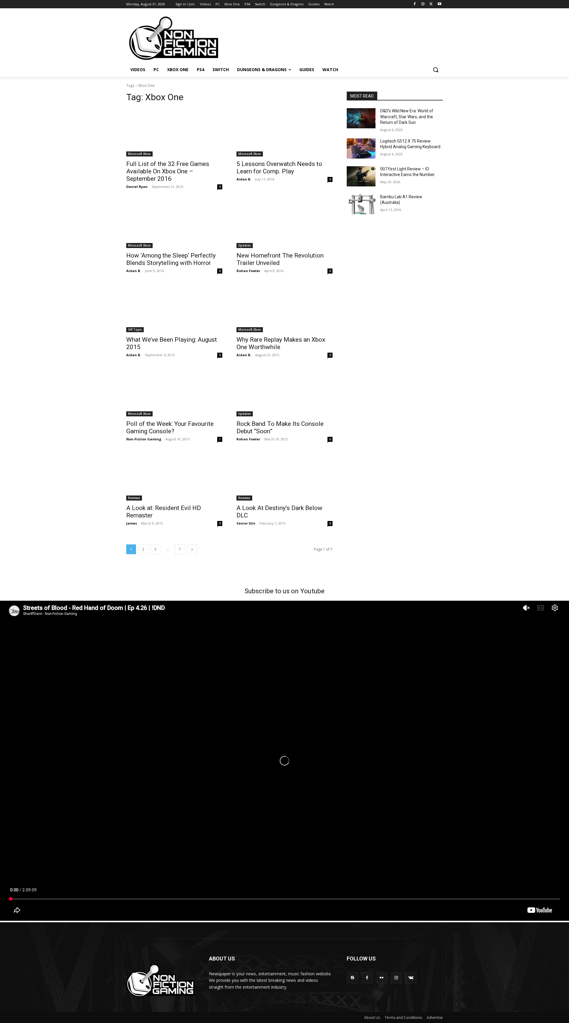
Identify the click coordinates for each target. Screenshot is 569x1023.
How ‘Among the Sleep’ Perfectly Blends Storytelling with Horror (171, 259)
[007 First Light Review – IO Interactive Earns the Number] (361, 176)
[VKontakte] (411, 978)
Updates (244, 245)
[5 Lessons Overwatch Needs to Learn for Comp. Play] (284, 132)
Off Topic (135, 329)
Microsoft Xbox (139, 154)
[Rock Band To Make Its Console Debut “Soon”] (284, 392)
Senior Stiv (245, 523)
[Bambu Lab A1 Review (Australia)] (361, 204)
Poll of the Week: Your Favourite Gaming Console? (170, 427)
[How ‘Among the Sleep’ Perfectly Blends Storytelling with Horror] (174, 224)
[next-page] (192, 549)
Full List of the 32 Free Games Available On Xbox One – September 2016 (167, 171)
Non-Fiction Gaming (143, 439)
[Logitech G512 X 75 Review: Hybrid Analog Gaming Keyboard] (361, 148)
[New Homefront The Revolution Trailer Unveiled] (284, 224)
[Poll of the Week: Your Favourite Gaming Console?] (174, 392)
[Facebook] (414, 4)
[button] (436, 70)
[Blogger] (352, 978)
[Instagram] (423, 4)
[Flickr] (381, 978)
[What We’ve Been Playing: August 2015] (174, 308)
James (131, 523)
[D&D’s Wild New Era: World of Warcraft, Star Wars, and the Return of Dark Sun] (361, 118)
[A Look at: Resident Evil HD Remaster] (174, 477)
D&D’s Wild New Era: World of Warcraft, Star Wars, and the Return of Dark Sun (406, 116)
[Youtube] (439, 4)
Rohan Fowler (248, 270)
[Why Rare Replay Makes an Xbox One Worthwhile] (284, 308)
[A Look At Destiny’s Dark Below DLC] (284, 477)
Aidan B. (243, 179)
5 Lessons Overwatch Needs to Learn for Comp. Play (279, 167)
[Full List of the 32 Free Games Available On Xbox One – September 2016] (174, 132)
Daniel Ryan (137, 186)
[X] (431, 4)
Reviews (134, 498)
